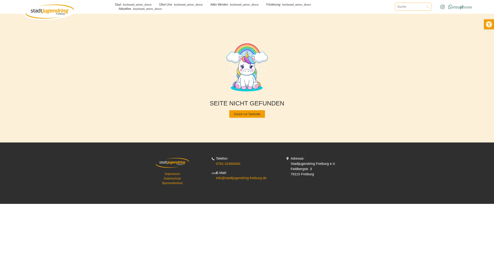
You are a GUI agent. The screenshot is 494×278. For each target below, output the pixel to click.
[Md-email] (458, 7)
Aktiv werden (219, 4)
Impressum (172, 173)
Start (118, 4)
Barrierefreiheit (172, 183)
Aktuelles (125, 8)
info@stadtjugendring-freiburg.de (241, 178)
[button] (489, 24)
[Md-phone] (466, 7)
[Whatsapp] (450, 7)
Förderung (273, 4)
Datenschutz (172, 178)
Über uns (165, 4)
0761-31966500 (228, 164)
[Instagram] (442, 7)
